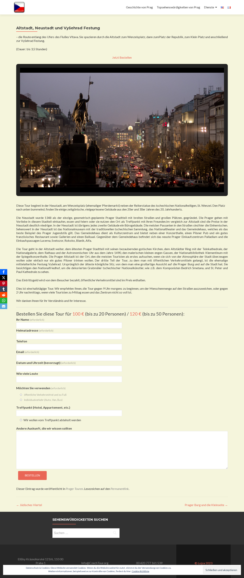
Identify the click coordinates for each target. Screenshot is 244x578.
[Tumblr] (3, 289)
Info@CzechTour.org (94, 563)
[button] (113, 182)
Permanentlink (120, 488)
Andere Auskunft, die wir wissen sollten (44, 428)
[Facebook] (3, 272)
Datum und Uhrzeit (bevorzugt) (46, 362)
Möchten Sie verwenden (41, 388)
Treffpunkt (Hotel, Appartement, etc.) (43, 407)
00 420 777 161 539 (149, 563)
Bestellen (32, 475)
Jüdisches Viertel (29, 505)
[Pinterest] (3, 283)
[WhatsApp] (3, 300)
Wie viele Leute (27, 373)
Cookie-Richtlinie (140, 571)
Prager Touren (74, 488)
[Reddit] (3, 295)
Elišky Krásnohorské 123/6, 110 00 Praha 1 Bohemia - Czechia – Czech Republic (40, 562)
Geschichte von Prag (139, 7)
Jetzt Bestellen (122, 57)
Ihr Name (30, 319)
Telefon (21, 341)
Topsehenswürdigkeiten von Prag (178, 7)
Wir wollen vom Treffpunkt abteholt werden (52, 420)
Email (27, 352)
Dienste (209, 7)
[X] (3, 278)
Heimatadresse (34, 330)
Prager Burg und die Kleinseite (206, 505)
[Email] (3, 306)
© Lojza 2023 (203, 563)
